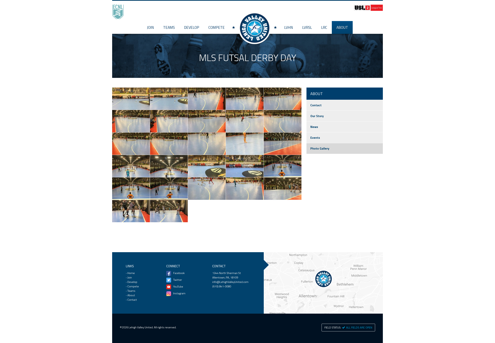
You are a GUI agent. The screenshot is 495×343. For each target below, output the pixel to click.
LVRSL (307, 27)
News (314, 126)
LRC (324, 27)
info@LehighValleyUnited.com (230, 282)
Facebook (179, 273)
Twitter (177, 280)
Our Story (317, 116)
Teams (169, 27)
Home (254, 28)
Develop (191, 27)
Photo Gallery (319, 148)
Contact (316, 105)
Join (150, 27)
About (342, 27)
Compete (216, 27)
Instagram (179, 293)
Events (315, 137)
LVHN (288, 27)
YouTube (178, 286)
